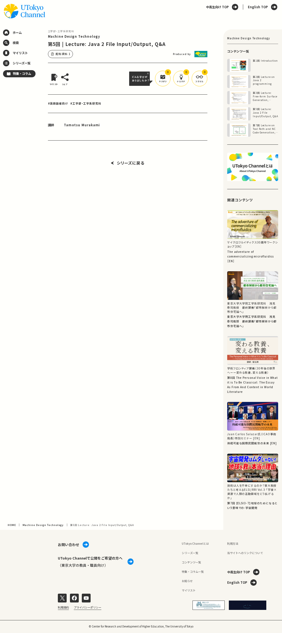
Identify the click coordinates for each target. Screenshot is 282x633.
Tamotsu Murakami (82, 125)
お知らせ (187, 581)
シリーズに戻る (130, 163)
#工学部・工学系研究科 (85, 103)
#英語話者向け (58, 103)
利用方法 (232, 543)
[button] (163, 78)
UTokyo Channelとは (195, 543)
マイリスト (189, 590)
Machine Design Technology (74, 36)
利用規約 (63, 607)
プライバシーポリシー (87, 607)
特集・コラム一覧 (193, 571)
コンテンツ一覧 (191, 562)
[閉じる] (148, 73)
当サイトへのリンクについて (245, 553)
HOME (12, 525)
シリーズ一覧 (190, 553)
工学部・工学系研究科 (61, 31)
